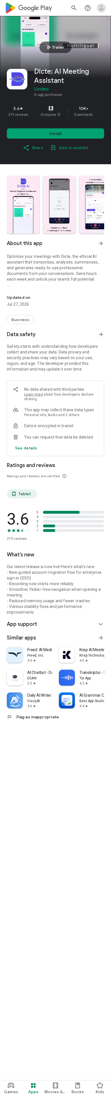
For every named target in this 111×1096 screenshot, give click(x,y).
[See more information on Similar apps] (101, 638)
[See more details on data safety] (26, 448)
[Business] (20, 319)
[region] (55, 111)
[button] (59, 115)
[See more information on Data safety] (101, 334)
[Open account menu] (101, 8)
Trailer (54, 47)
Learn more (33, 394)
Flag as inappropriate (33, 716)
